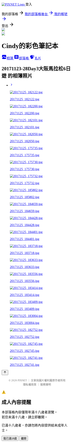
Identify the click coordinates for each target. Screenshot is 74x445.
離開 (23, 438)
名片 (38, 58)
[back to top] (5, 372)
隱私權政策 (29, 384)
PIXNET (22, 380)
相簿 (10, 58)
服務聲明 (45, 384)
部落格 (24, 58)
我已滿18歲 (10, 438)
